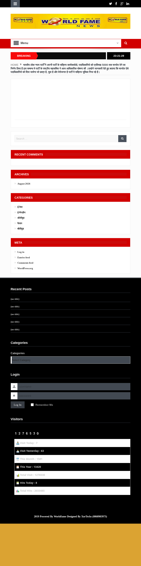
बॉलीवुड (20, 228)
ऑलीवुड (20, 217)
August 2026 (23, 183)
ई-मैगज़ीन (21, 212)
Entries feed (23, 257)
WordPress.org (25, 268)
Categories (18, 353)
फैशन (19, 223)
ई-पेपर (20, 207)
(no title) (15, 299)
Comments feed (25, 262)
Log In (17, 404)
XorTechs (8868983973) (94, 516)
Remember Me (44, 404)
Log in (20, 252)
